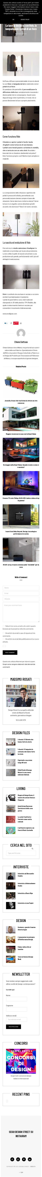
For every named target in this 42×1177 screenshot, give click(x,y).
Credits (33, 1166)
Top (21, 1172)
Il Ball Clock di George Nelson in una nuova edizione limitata (25, 772)
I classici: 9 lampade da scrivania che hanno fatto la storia (26, 751)
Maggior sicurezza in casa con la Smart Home (21, 434)
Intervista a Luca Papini (25, 903)
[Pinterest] (24, 1159)
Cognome (9, 1006)
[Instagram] (18, 1159)
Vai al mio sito (21, 720)
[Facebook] (12, 1159)
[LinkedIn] (30, 1159)
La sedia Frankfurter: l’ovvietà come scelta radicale (25, 819)
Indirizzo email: (11, 1016)
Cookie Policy (25, 19)
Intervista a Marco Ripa (25, 893)
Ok (13, 19)
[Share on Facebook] (11, 323)
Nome (8, 995)
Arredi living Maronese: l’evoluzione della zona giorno (25, 808)
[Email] (20, 323)
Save (16, 322)
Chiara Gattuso (21, 34)
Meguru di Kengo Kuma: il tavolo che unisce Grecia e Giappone (26, 797)
